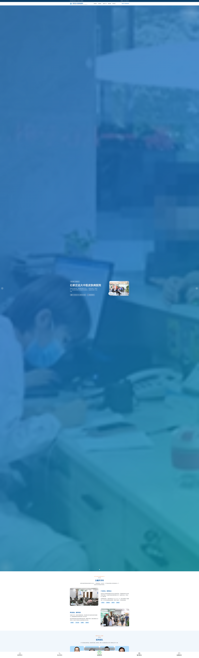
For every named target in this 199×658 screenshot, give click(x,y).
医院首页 (19, 655)
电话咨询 (59, 655)
